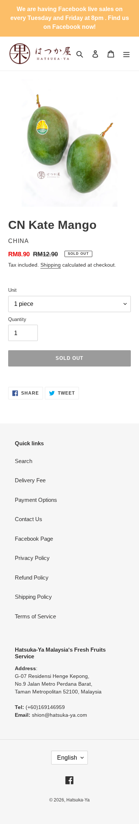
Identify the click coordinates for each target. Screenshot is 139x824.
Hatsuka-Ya (78, 800)
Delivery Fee (30, 480)
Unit (12, 290)
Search (23, 461)
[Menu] (126, 54)
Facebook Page (34, 539)
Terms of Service (35, 616)
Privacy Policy (32, 558)
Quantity (17, 319)
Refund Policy (32, 577)
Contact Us (28, 519)
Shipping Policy (33, 597)
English (67, 757)
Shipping (50, 265)
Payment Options (36, 500)
